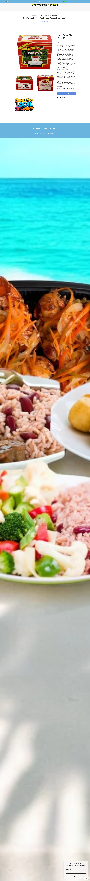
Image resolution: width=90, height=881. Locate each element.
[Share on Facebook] (58, 97)
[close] (86, 862)
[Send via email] (62, 97)
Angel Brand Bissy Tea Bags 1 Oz (65, 36)
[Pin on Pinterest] (61, 97)
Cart (86, 5)
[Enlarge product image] (34, 52)
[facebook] (74, 876)
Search (4, 5)
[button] (64, 97)
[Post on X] (59, 97)
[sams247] (45, 5)
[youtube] (77, 876)
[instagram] (76, 876)
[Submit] (84, 872)
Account (82, 5)
